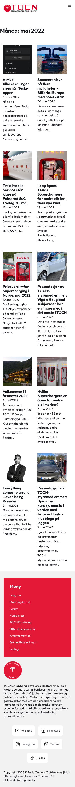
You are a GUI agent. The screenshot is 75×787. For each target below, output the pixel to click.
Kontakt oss (17, 615)
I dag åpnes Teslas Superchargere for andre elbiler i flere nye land (52, 194)
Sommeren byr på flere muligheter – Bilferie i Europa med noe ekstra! (51, 88)
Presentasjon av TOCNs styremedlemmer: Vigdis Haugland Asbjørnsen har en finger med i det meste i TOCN (52, 299)
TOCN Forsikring (20, 622)
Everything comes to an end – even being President (16, 494)
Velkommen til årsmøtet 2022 (15, 393)
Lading (14, 649)
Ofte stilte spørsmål (22, 629)
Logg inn (15, 595)
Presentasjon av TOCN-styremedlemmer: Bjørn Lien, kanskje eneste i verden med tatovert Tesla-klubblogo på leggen (52, 505)
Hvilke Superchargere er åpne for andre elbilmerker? (52, 398)
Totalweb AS (46, 776)
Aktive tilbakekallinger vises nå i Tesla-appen (16, 86)
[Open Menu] (69, 5)
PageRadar (28, 780)
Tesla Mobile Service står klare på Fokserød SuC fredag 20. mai (15, 194)
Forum (14, 609)
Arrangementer (20, 635)
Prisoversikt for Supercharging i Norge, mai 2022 (16, 290)
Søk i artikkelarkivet (22, 642)
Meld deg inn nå (20, 602)
